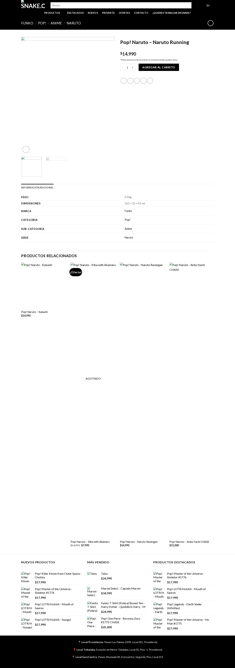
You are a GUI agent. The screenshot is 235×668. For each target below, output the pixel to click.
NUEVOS (93, 12)
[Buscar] (194, 5)
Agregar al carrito (158, 67)
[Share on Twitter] (130, 81)
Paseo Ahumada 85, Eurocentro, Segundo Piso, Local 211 (130, 656)
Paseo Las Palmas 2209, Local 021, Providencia (130, 642)
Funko (27, 23)
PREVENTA (108, 12)
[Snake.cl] (33, 4)
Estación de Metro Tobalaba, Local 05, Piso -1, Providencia (129, 649)
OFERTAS (124, 12)
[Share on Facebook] (124, 81)
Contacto (141, 12)
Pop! (42, 23)
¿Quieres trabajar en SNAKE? (171, 12)
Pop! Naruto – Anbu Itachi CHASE (189, 541)
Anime (56, 23)
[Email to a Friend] (137, 81)
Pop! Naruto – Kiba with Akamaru (90, 541)
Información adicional (37, 187)
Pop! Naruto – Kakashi (34, 311)
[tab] (37, 187)
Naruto (74, 23)
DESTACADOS (75, 12)
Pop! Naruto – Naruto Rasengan (139, 541)
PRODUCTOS (52, 12)
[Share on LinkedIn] (150, 81)
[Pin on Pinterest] (143, 81)
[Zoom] (26, 149)
